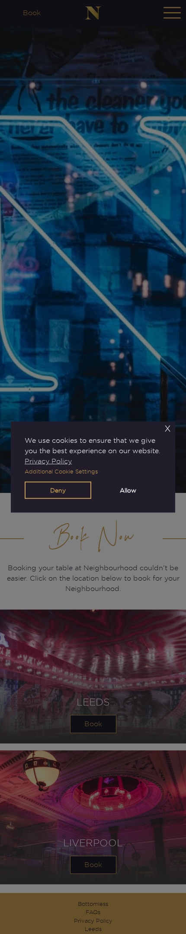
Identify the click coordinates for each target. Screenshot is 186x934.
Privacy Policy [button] (48, 461)
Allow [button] (128, 490)
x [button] (167, 428)
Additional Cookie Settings (61, 471)
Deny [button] (58, 490)
